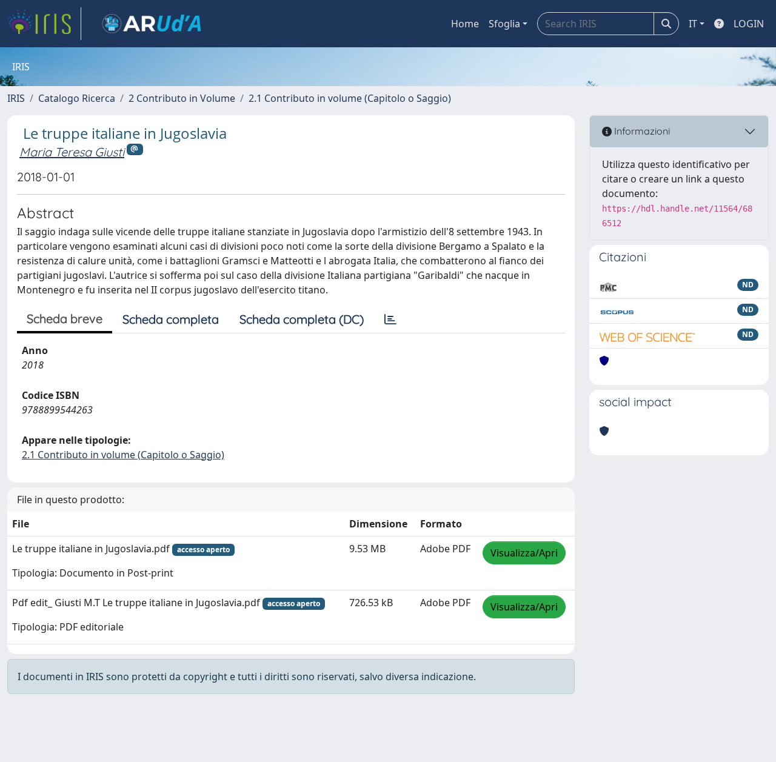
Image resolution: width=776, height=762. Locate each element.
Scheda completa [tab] (170, 319)
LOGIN (749, 23)
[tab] (390, 319)
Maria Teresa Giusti (71, 151)
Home (465, 23)
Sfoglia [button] (504, 23)
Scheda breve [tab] (64, 318)
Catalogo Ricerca (76, 98)
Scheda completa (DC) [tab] (301, 319)
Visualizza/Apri (524, 553)
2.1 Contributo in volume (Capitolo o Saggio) (350, 98)
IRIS (16, 98)
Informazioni (641, 131)
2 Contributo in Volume (182, 98)
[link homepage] (44, 23)
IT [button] (693, 23)
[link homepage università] (151, 23)
